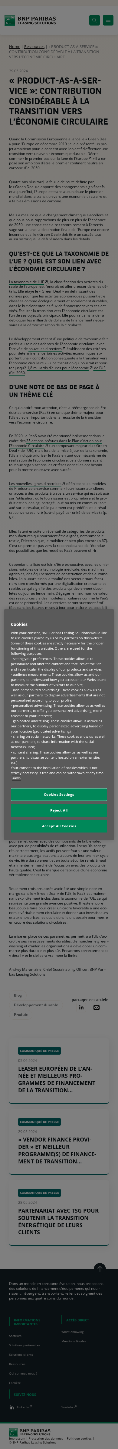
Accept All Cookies (59, 826)
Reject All (59, 810)
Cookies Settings (59, 794)
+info (16, 778)
